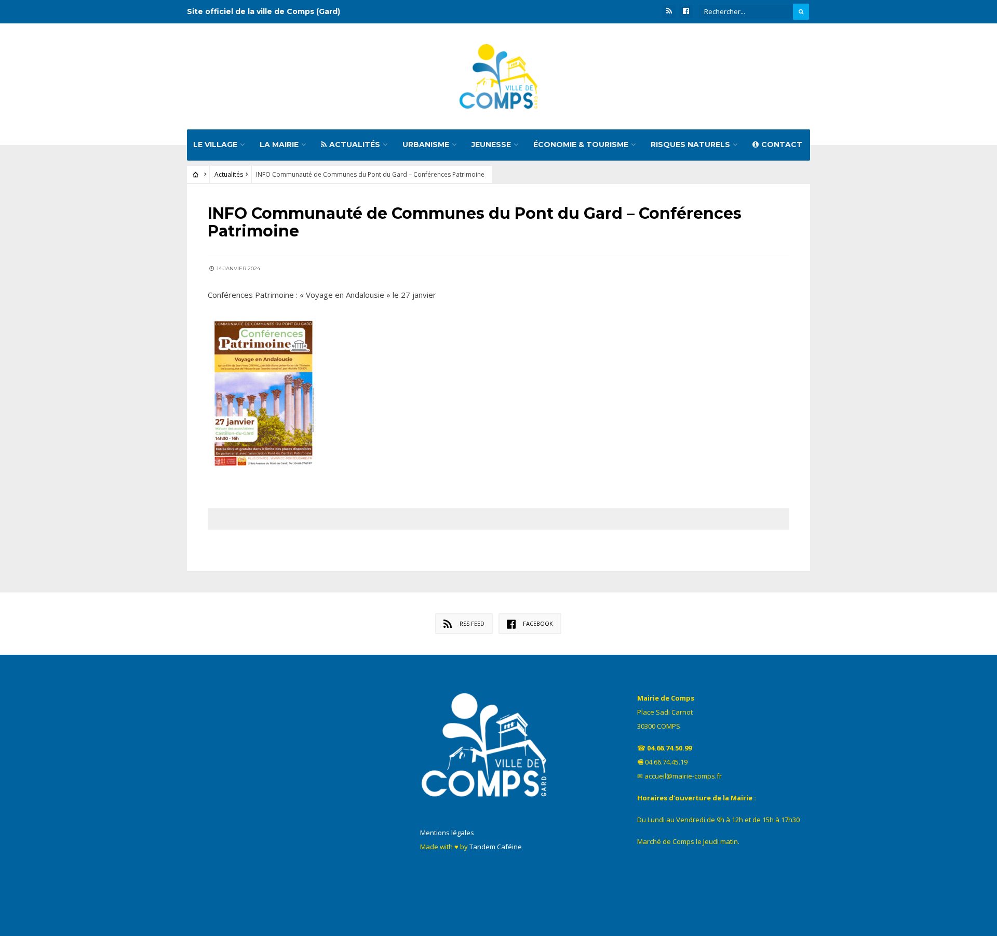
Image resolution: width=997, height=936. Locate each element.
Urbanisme (425, 144)
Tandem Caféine (495, 846)
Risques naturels (690, 144)
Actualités (354, 144)
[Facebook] (686, 11)
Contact (781, 144)
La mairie (279, 144)
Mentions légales (447, 832)
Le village (215, 144)
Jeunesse (491, 144)
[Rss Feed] (669, 11)
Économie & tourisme (580, 144)
